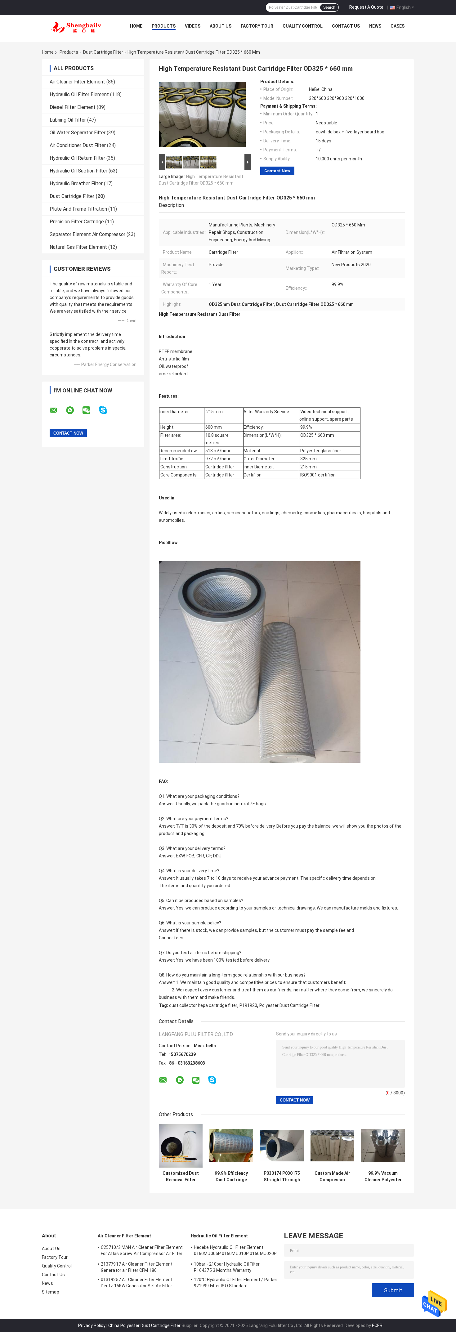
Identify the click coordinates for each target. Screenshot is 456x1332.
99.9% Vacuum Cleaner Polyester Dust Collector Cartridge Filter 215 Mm (383, 1176)
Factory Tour (257, 26)
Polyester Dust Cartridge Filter (289, 1005)
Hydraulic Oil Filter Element (79, 94)
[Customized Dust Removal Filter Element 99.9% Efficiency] (181, 1146)
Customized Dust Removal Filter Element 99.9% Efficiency (181, 1176)
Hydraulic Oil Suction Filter (78, 171)
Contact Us (346, 26)
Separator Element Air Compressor (87, 234)
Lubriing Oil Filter (68, 120)
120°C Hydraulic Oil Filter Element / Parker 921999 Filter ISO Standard (235, 1282)
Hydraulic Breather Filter (76, 183)
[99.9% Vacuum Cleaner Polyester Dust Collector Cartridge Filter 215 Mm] (383, 1146)
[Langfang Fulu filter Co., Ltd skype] (107, 410)
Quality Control (303, 26)
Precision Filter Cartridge (77, 222)
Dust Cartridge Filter (103, 52)
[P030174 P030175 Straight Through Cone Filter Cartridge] (282, 1146)
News (375, 26)
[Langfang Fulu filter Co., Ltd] (76, 27)
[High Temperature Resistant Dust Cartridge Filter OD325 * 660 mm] (202, 115)
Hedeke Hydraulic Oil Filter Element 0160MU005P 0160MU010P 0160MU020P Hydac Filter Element (235, 1251)
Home (136, 26)
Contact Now (277, 170)
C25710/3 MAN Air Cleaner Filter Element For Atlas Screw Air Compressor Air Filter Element (142, 1251)
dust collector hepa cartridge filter (203, 1005)
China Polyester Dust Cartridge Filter (144, 1325)
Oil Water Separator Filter (77, 133)
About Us (220, 26)
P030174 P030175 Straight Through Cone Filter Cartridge (282, 1176)
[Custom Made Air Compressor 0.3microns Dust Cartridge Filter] (332, 1146)
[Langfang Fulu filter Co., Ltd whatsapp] (74, 410)
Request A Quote (366, 7)
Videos (192, 26)
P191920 (248, 1005)
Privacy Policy (91, 1325)
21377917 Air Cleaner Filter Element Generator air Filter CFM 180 (137, 1267)
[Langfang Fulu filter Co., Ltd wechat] (90, 410)
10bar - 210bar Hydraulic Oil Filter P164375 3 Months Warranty (227, 1267)
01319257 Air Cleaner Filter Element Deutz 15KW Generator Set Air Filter (137, 1282)
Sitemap (50, 1292)
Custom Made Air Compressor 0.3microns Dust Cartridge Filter (332, 1176)
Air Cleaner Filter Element (77, 82)
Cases (398, 26)
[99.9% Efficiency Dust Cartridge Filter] (231, 1146)
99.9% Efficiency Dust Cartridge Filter (231, 1176)
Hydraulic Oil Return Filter (77, 158)
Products (164, 26)
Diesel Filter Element (73, 107)
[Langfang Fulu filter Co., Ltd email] (57, 410)
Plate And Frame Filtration (78, 209)
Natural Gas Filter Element (78, 247)
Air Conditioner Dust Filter (78, 145)
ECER (377, 1325)
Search (329, 7)
